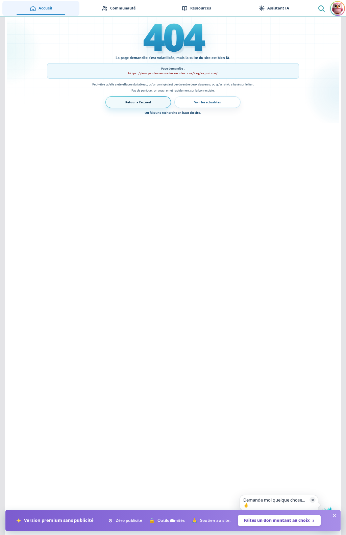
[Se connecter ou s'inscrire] (337, 8)
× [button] (312, 500)
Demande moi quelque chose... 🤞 (274, 502)
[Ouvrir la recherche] (321, 8)
